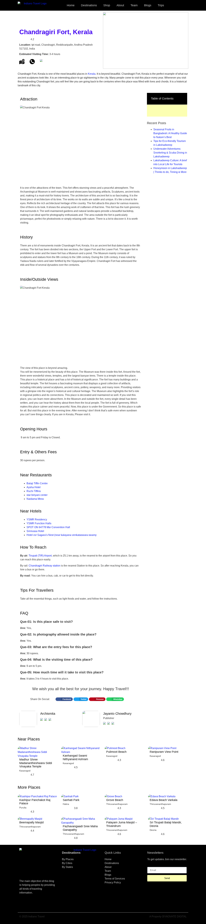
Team (134, 5)
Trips (161, 5)
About (120, 5)
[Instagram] (32, 904)
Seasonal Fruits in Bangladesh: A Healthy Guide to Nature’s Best (170, 133)
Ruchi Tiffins (34, 491)
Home (71, 5)
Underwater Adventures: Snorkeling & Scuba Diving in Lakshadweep (170, 152)
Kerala (91, 73)
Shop (106, 5)
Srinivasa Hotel (35, 531)
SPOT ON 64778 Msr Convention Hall (48, 527)
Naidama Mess (35, 498)
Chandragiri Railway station (44, 565)
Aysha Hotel (34, 487)
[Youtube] (41, 904)
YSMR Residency (37, 519)
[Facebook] (23, 904)
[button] (184, 5)
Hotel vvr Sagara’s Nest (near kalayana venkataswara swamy (62, 535)
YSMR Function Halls (39, 523)
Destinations (89, 5)
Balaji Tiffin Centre (37, 483)
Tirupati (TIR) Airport (40, 555)
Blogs (147, 5)
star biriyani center (37, 495)
